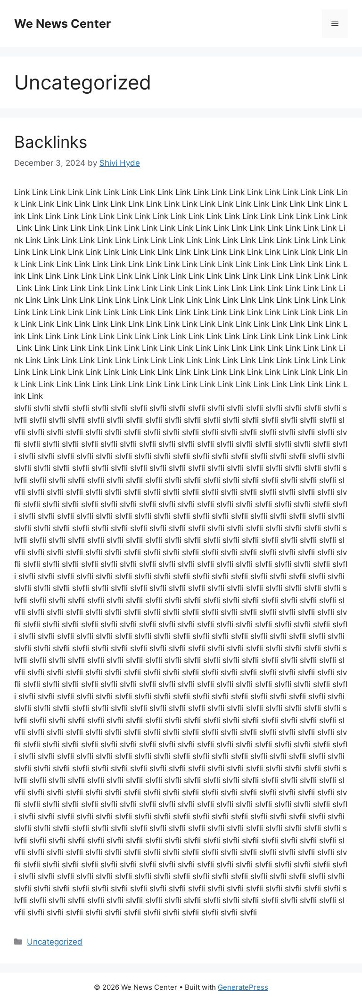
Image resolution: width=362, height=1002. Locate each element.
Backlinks (50, 142)
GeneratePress (243, 987)
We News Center (62, 23)
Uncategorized (54, 941)
